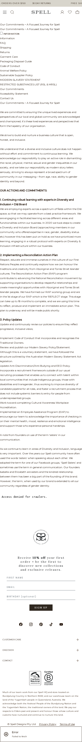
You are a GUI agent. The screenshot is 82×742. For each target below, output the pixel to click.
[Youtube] (61, 624)
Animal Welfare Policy (13, 70)
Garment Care (9, 56)
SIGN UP (41, 607)
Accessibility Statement (14, 93)
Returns (5, 52)
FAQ (3, 42)
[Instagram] (31, 624)
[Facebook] (20, 624)
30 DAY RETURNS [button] (41, 3)
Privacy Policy (47, 724)
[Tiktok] (51, 624)
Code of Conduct (10, 66)
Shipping (5, 47)
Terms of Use (67, 724)
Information (11, 33)
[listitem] (41, 571)
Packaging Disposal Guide (16, 61)
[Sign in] (64, 12)
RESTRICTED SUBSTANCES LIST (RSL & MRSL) (28, 84)
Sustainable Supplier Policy (16, 75)
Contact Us (6, 98)
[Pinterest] (41, 624)
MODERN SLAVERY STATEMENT (20, 79)
